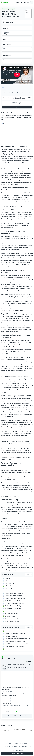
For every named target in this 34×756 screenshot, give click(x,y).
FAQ (28, 2)
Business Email (6, 683)
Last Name (5, 678)
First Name (5, 673)
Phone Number (6, 689)
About (21, 2)
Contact (25, 2)
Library (17, 2)
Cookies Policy (24, 746)
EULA (30, 746)
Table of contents (15, 698)
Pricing (13, 700)
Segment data (6, 700)
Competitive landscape (22, 700)
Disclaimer (15, 750)
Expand (29, 574)
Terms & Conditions (8, 746)
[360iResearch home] (5, 2)
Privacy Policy (16, 711)
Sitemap (21, 750)
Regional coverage (26, 698)
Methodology (6, 698)
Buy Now (17, 107)
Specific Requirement (7, 703)
